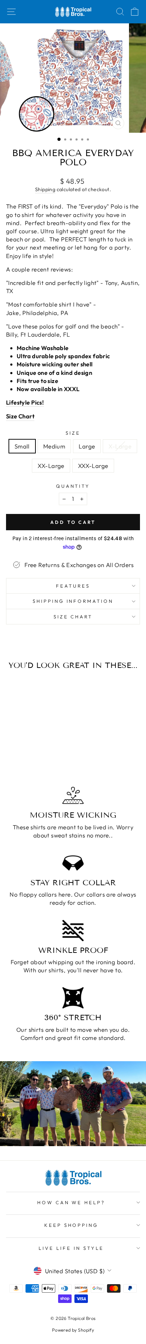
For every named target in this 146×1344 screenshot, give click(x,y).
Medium (54, 446)
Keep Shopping (71, 1225)
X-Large (119, 446)
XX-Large (51, 465)
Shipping (45, 189)
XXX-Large (93, 465)
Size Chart (73, 616)
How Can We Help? (71, 1202)
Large (87, 446)
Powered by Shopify (73, 1330)
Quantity (73, 486)
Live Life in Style (71, 1248)
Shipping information (73, 601)
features (73, 586)
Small (22, 446)
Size (73, 433)
